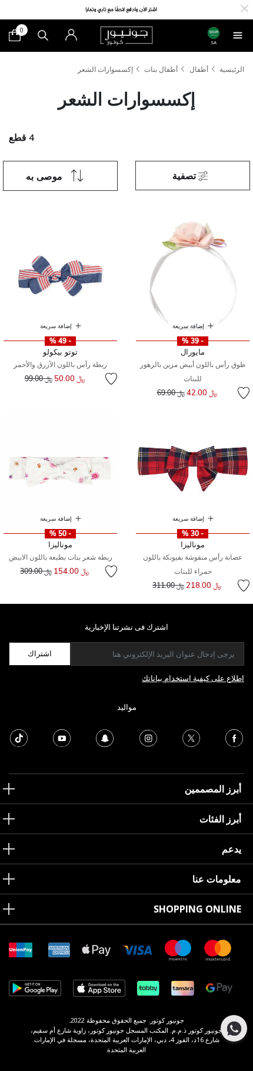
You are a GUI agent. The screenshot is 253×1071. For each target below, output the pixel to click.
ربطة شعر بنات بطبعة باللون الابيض (60, 557)
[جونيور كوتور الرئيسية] (126, 34)
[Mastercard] (218, 949)
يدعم (231, 848)
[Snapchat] (105, 736)
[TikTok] (19, 736)
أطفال (198, 69)
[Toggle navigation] (237, 35)
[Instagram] (148, 736)
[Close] (244, 7)
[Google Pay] (219, 987)
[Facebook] (234, 736)
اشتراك (40, 653)
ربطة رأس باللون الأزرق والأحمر (60, 364)
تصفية (185, 175)
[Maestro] (178, 949)
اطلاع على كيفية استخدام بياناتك (193, 678)
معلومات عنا (216, 878)
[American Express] (59, 949)
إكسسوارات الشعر (105, 69)
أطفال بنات (161, 69)
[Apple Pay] (96, 949)
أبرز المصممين (213, 788)
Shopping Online (197, 909)
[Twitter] (191, 736)
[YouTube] (62, 736)
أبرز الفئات (220, 818)
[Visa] (137, 949)
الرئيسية (231, 69)
